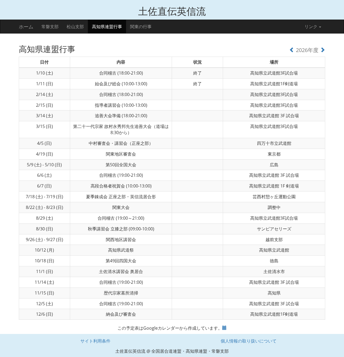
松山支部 (75, 27)
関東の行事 (141, 27)
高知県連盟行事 (107, 27)
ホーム (26, 26)
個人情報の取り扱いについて (249, 341)
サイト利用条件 (95, 341)
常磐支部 (50, 27)
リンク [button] (311, 27)
